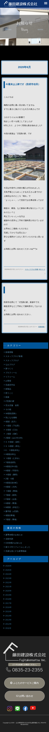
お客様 (8, 381)
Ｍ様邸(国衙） (11, 413)
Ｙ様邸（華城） (12, 491)
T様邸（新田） (11, 495)
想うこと (9, 393)
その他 (8, 409)
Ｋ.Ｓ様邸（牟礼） (13, 446)
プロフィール (11, 373)
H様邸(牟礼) (10, 454)
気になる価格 (11, 418)
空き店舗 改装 (12, 405)
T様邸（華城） (11, 519)
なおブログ (10, 365)
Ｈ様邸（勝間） (12, 475)
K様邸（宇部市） (12, 471)
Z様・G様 (9, 479)
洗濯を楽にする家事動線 (15, 551)
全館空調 (9, 539)
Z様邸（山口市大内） (14, 438)
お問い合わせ (26, 696)
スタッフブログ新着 (31, 269)
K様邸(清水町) (11, 483)
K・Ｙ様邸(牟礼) (12, 450)
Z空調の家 (9, 401)
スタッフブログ (12, 360)
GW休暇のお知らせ (13, 543)
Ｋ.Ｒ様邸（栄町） (13, 442)
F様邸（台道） (11, 499)
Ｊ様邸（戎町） (12, 434)
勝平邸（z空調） (12, 511)
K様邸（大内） (11, 487)
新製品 (8, 389)
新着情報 (41, 327)
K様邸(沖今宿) (11, 466)
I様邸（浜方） (11, 422)
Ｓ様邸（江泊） (12, 430)
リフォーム (10, 377)
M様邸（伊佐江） (12, 507)
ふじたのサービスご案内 (26, 683)
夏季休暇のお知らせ (14, 535)
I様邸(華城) (10, 515)
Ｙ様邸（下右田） (13, 426)
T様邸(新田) (10, 462)
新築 (7, 397)
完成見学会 (10, 385)
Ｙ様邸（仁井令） (13, 458)
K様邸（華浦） (11, 503)
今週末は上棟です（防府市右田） (23, 84)
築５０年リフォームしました (17, 547)
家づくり (42, 269)
